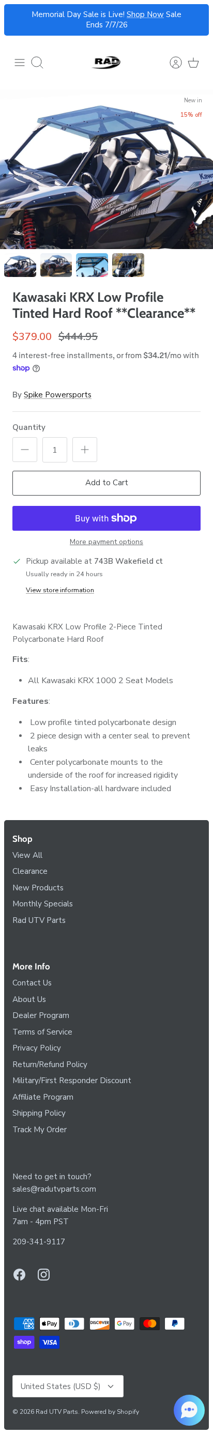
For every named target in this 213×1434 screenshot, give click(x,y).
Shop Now (145, 14)
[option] (106, 169)
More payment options (106, 542)
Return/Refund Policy (49, 1064)
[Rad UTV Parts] (106, 62)
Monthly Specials (42, 904)
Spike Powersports (58, 395)
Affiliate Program (42, 1097)
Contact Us (32, 983)
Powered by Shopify (110, 1412)
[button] (189, 1410)
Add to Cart (106, 482)
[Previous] (18, 20)
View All (27, 855)
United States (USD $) (61, 1386)
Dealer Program (40, 1015)
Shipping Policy (39, 1113)
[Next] (195, 20)
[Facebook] (19, 1274)
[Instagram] (44, 1274)
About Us (29, 999)
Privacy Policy (36, 1048)
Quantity (28, 427)
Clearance (30, 871)
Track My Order (39, 1129)
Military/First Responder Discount (71, 1080)
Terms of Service (42, 1032)
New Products (38, 888)
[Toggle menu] (19, 62)
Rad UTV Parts (39, 920)
